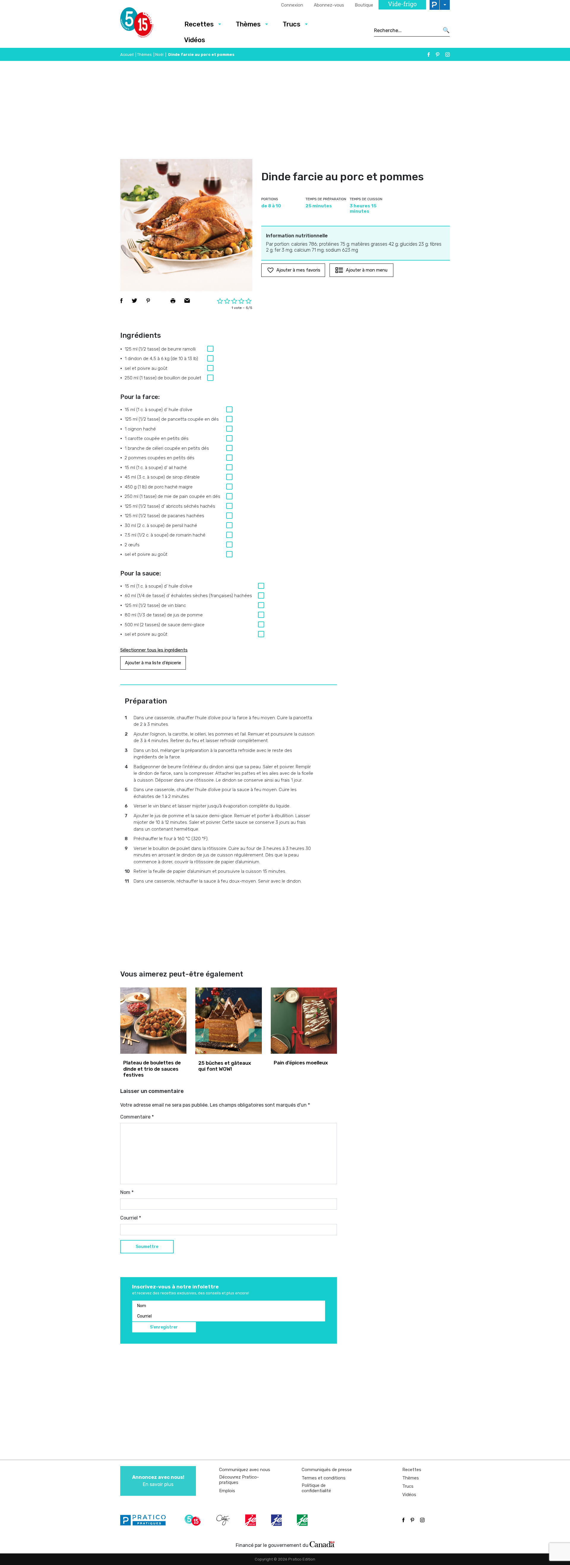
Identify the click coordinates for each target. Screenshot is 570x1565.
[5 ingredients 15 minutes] (146, 24)
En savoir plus (158, 1480)
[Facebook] (429, 54)
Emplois (227, 1490)
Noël (159, 54)
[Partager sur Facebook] (121, 300)
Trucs (291, 24)
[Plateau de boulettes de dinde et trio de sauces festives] (153, 1020)
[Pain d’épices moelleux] (304, 1020)
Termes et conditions (324, 1478)
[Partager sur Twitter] (134, 300)
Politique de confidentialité (316, 1488)
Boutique (364, 5)
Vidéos (194, 40)
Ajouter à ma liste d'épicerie (153, 662)
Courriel (130, 1218)
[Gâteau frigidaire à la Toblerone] (228, 1020)
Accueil (127, 54)
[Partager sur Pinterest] (148, 300)
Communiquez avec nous (244, 1469)
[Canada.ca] (322, 1543)
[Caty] (223, 1520)
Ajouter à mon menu (366, 270)
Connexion (292, 5)
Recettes (199, 24)
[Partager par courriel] (187, 300)
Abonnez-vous (329, 5)
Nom (127, 1192)
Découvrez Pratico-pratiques (239, 1479)
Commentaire (137, 1117)
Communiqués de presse (327, 1469)
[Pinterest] (437, 54)
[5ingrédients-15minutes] (193, 1520)
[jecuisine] (251, 1520)
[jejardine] (303, 1520)
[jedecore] (277, 1520)
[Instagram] (447, 54)
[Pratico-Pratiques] (145, 1520)
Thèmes (248, 24)
